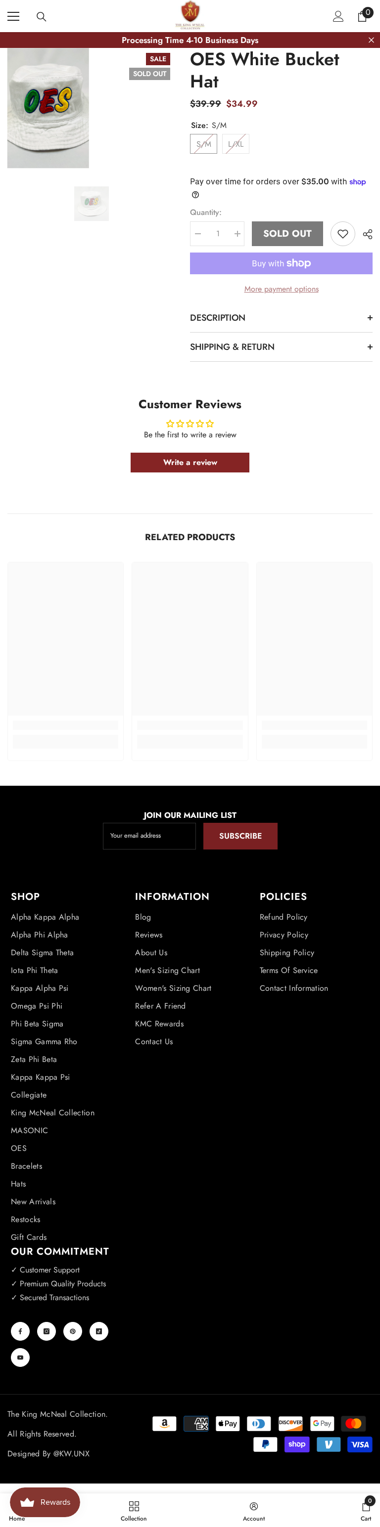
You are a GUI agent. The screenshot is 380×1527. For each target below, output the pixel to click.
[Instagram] (46, 1331)
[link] (65, 725)
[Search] (42, 17)
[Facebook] (20, 1331)
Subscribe (240, 836)
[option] (91, 203)
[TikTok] (99, 1331)
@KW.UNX (71, 1453)
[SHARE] (364, 234)
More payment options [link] (281, 289)
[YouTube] (20, 1357)
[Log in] (338, 16)
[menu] (13, 16)
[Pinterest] (72, 1331)
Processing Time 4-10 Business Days (190, 40)
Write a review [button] (190, 462)
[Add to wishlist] (343, 233)
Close (371, 40)
